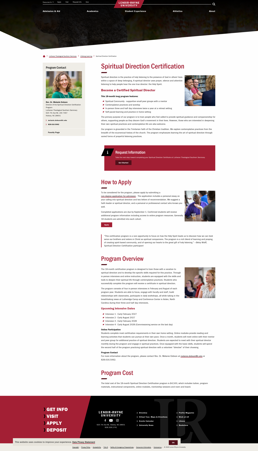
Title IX (105, 447)
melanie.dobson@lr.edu (191, 356)
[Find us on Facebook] (105, 421)
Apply (59, 2)
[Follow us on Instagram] (117, 421)
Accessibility (97, 447)
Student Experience (135, 11)
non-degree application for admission (118, 196)
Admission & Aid (51, 11)
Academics (92, 11)
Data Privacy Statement (83, 442)
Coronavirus (158, 447)
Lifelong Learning (86, 56)
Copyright (75, 447)
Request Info (77, 2)
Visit (67, 2)
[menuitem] (51, 11)
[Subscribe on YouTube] (111, 421)
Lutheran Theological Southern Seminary (63, 56)
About (212, 11)
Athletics (177, 11)
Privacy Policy (85, 447)
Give (87, 2)
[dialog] (97, 442)
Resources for (47, 2)
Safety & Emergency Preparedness (122, 447)
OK (173, 442)
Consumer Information (143, 447)
